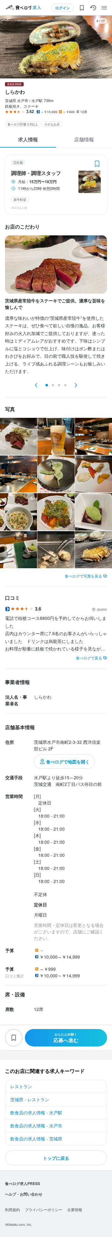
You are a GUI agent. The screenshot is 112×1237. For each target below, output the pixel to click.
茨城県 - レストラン (29, 1099)
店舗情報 (84, 139)
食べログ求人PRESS (22, 1183)
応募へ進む (66, 1038)
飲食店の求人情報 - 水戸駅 (36, 1112)
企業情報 (74, 1209)
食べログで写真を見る (83, 575)
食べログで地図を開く (68, 761)
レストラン (21, 1086)
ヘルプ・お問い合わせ (23, 1194)
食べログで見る (89, 657)
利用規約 (12, 1209)
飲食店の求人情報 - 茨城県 (36, 1138)
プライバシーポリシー (43, 1209)
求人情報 (28, 139)
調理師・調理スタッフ (36, 173)
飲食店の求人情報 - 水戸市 (36, 1125)
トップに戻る (56, 1158)
